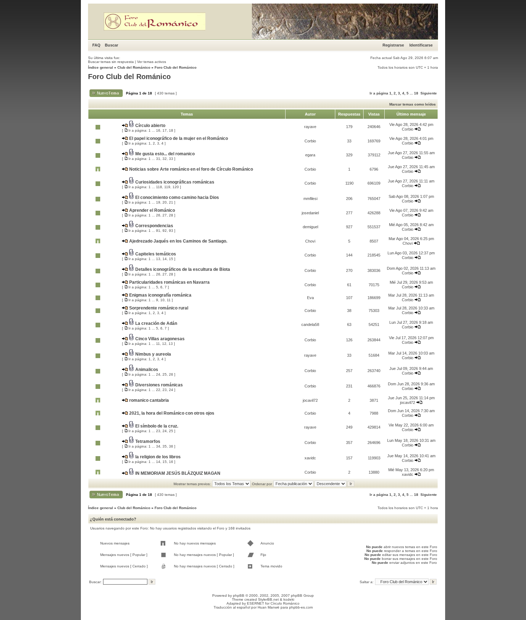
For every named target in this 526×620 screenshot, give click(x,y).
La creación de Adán (156, 323)
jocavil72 (310, 400)
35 (164, 446)
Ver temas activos (151, 62)
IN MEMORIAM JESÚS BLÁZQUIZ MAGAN (177, 473)
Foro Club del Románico (175, 67)
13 (158, 259)
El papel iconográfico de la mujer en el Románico (178, 138)
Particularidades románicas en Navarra (169, 282)
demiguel (310, 227)
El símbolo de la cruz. (156, 426)
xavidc (310, 458)
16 (158, 130)
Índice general (100, 67)
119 (167, 187)
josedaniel (310, 213)
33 (171, 159)
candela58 (310, 324)
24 (158, 374)
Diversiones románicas (159, 384)
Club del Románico (133, 67)
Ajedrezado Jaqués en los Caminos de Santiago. (178, 241)
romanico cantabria (149, 400)
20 (164, 202)
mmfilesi (310, 198)
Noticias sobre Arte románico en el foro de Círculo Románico (191, 169)
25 (164, 374)
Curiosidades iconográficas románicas (174, 182)
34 (158, 446)
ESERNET (255, 603)
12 (164, 344)
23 (164, 390)
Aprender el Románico (152, 210)
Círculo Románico (285, 603)
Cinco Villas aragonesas (160, 338)
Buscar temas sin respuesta (111, 62)
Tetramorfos (147, 441)
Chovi (310, 241)
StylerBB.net (268, 599)
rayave (310, 127)
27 (164, 215)
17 (164, 130)
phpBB (238, 595)
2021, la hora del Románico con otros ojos (171, 413)
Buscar (111, 45)
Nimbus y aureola (153, 354)
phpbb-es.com (301, 607)
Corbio (407, 129)
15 (171, 259)
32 (164, 159)
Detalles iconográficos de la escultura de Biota (182, 269)
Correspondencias (154, 225)
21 (171, 202)
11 (169, 300)
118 (159, 187)
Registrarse (393, 45)
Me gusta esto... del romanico (165, 153)
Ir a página (379, 93)
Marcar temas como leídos (412, 104)
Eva (310, 298)
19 (158, 202)
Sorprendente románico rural (158, 308)
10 (162, 300)
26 (158, 215)
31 (158, 159)
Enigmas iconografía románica (160, 295)
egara (310, 155)
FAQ (96, 45)
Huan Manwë (268, 607)
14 (164, 259)
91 (158, 231)
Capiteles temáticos (155, 254)
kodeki (288, 599)
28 (171, 215)
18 (416, 93)
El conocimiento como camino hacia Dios (177, 197)
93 (171, 231)
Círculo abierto (150, 125)
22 (158, 390)
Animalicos (146, 369)
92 (164, 231)
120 (175, 187)
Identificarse (421, 45)
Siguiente (428, 93)
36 (171, 446)
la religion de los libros (158, 456)
